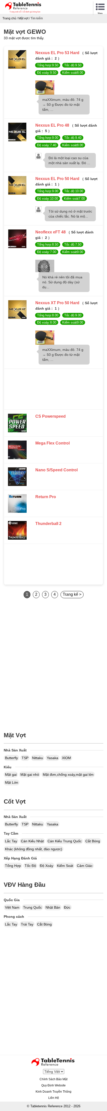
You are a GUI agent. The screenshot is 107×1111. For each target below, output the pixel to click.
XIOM (66, 758)
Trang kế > (72, 594)
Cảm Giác (85, 866)
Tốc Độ (30, 866)
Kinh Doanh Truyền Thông (53, 1091)
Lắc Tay (11, 841)
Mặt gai (11, 775)
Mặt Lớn (11, 782)
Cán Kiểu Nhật (32, 841)
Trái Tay (27, 924)
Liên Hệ (53, 1098)
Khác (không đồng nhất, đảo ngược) (33, 849)
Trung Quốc (32, 907)
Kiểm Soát (65, 866)
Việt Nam (12, 907)
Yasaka (52, 758)
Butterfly (11, 758)
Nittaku (37, 758)
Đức (67, 907)
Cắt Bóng (92, 841)
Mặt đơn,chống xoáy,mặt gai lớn (68, 775)
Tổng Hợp (13, 866)
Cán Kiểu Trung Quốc (65, 841)
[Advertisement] (53, 390)
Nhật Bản (53, 907)
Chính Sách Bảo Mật (53, 1079)
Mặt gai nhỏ (29, 775)
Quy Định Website (53, 1085)
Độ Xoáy (46, 866)
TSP (25, 758)
